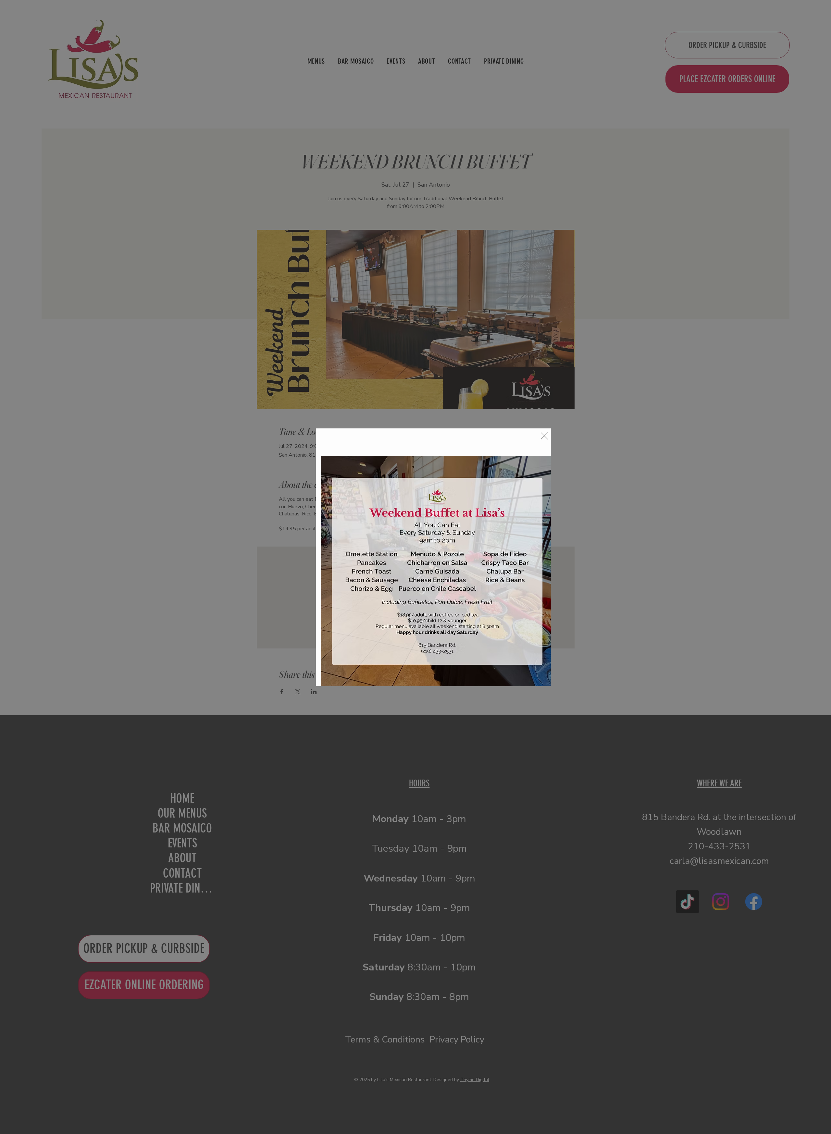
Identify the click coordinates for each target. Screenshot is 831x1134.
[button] (544, 436)
